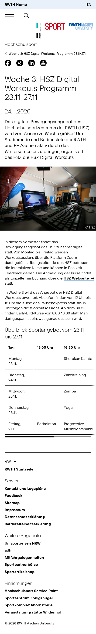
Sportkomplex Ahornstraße (29, 605)
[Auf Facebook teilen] (8, 63)
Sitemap (12, 502)
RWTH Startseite (19, 469)
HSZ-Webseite (76, 278)
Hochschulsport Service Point (31, 590)
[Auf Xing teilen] (19, 63)
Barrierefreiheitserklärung (28, 524)
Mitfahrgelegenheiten (24, 557)
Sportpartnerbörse (21, 564)
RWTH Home (16, 4)
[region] (48, 389)
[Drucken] (43, 63)
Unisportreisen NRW (23, 543)
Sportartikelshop (19, 571)
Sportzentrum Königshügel (29, 598)
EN (88, 4)
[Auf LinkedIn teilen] (31, 63)
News (6, 53)
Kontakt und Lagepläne (25, 488)
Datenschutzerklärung (25, 516)
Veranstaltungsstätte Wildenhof (33, 612)
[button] (9, 16)
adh (8, 550)
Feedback (13, 495)
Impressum (15, 509)
